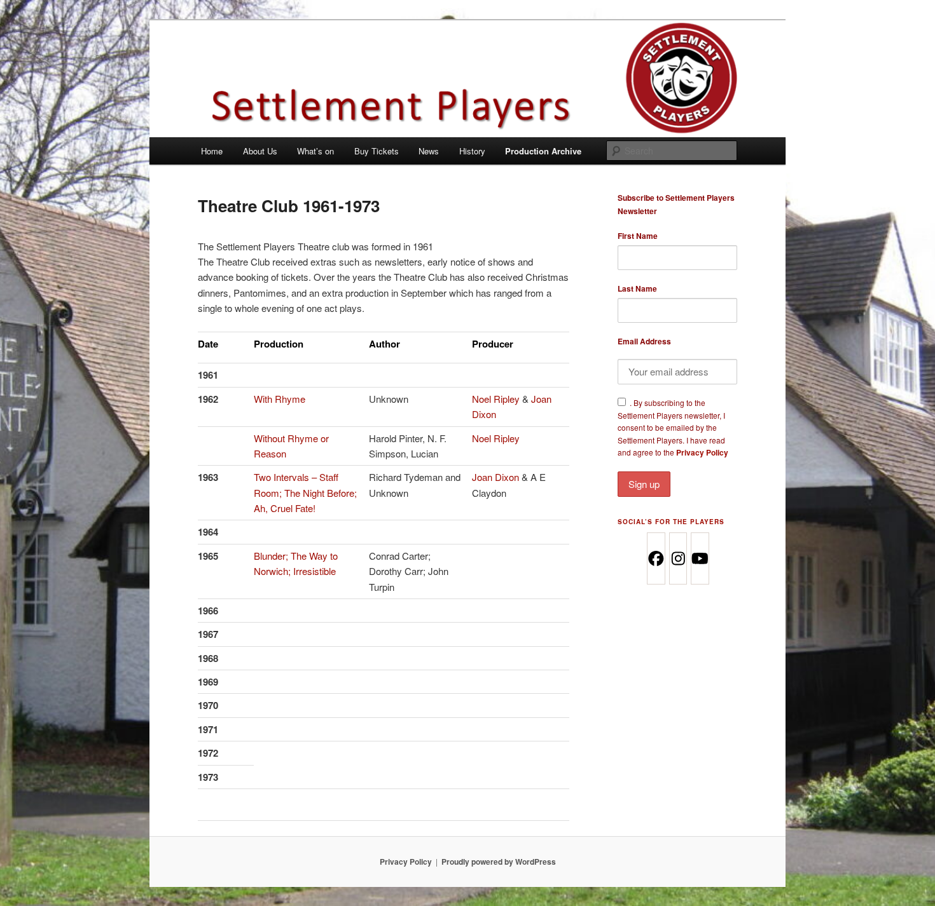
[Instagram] (677, 558)
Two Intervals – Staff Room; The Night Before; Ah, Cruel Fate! (305, 492)
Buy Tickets (376, 151)
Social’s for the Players (671, 521)
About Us (260, 151)
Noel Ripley (497, 398)
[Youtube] (699, 558)
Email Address (644, 341)
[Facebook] (655, 558)
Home (212, 151)
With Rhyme (279, 398)
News (429, 151)
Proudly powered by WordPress (498, 861)
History (472, 151)
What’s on (315, 151)
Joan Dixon (495, 476)
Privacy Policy (702, 452)
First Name (638, 235)
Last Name (637, 288)
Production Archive (543, 151)
